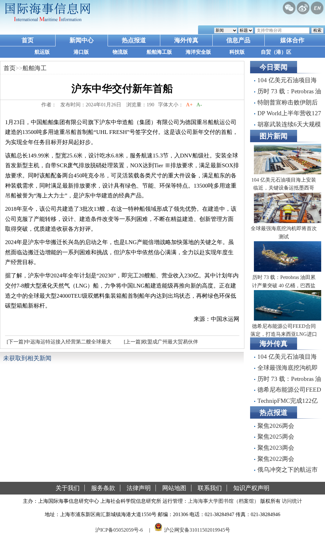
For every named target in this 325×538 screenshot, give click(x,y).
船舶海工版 (159, 52)
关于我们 (68, 488)
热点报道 (134, 40)
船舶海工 (35, 68)
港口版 (81, 52)
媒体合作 (292, 40)
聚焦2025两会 (275, 436)
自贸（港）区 (276, 52)
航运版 (42, 52)
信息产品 (238, 40)
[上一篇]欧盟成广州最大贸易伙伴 (161, 341)
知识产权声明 (251, 488)
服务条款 (103, 488)
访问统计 (292, 501)
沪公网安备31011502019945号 (197, 529)
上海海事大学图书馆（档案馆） (223, 501)
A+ (189, 104)
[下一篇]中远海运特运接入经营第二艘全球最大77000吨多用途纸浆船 (58, 343)
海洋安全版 (198, 52)
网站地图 (174, 488)
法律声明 (139, 488)
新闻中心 (82, 40)
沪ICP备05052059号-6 (119, 529)
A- (199, 104)
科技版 (237, 52)
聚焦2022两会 (275, 458)
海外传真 (186, 40)
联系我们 (210, 488)
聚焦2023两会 (275, 447)
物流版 (120, 52)
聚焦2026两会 (275, 425)
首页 (28, 40)
